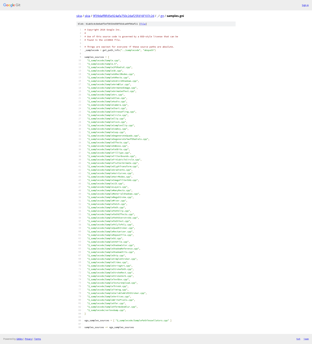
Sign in (305, 5)
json (306, 338)
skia (79, 16)
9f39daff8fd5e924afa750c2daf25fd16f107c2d (123, 16)
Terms (37, 338)
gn (162, 16)
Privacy (28, 338)
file (143, 23)
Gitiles (19, 338)
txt (298, 338)
